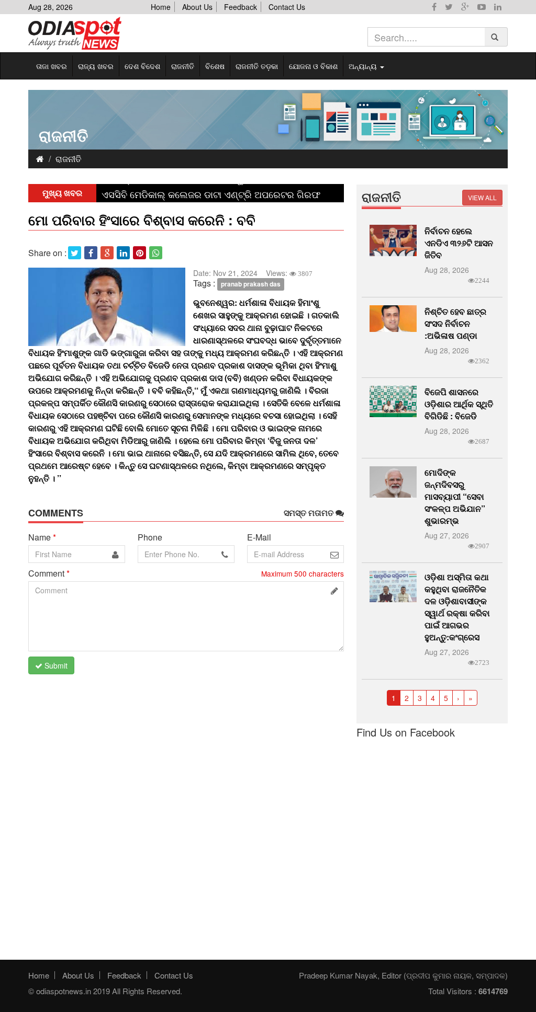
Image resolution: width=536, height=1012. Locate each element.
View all (482, 197)
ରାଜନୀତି (182, 66)
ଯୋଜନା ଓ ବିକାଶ (313, 66)
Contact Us (287, 7)
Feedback (240, 7)
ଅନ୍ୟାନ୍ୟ (364, 66)
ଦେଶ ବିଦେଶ (142, 66)
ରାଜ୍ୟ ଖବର (96, 66)
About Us (197, 7)
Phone (150, 537)
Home (161, 7)
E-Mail (259, 537)
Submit (55, 665)
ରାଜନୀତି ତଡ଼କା (257, 66)
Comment (49, 573)
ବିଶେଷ (215, 66)
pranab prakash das (251, 284)
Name (42, 537)
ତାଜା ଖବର (51, 66)
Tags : (204, 283)
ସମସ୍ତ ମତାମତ (310, 513)
